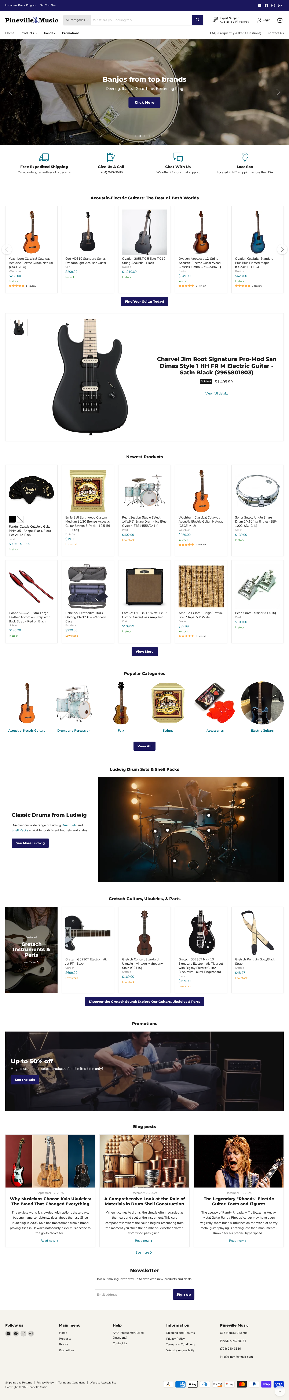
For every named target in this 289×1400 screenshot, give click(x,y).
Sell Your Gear (48, 5)
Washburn (15, 271)
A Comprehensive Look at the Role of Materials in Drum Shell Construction (144, 1202)
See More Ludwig (30, 843)
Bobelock (70, 625)
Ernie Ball (70, 534)
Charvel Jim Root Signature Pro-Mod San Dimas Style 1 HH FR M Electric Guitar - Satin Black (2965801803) (217, 366)
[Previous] (7, 249)
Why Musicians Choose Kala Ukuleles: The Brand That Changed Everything (50, 1202)
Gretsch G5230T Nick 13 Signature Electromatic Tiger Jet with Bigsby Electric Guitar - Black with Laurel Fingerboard (201, 965)
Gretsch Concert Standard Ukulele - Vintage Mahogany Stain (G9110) (142, 963)
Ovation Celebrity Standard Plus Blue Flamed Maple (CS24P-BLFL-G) (254, 263)
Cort (67, 267)
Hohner (13, 625)
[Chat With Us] (178, 164)
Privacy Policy (175, 1339)
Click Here (144, 102)
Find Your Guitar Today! (144, 301)
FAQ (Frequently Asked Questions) (235, 33)
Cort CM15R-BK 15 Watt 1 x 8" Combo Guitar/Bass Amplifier (144, 615)
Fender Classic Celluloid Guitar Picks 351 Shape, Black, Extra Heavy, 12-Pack (30, 530)
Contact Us (276, 33)
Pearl (125, 530)
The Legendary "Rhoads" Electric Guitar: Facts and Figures (239, 1202)
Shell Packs (20, 830)
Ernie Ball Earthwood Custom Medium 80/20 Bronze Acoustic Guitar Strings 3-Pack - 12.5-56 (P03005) (87, 523)
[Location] (245, 164)
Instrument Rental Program (20, 5)
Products (28, 33)
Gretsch (69, 968)
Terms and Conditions (180, 1344)
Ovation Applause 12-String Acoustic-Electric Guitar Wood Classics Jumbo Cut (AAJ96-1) (200, 263)
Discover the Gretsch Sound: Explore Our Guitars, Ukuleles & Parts (144, 1002)
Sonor (238, 530)
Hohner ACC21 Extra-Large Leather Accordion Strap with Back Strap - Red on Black (29, 617)
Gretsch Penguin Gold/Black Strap (255, 961)
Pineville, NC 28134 (233, 1341)
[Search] (197, 20)
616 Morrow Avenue (233, 1333)
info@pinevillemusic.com (236, 1357)
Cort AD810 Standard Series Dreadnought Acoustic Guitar (85, 261)
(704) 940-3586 (230, 1349)
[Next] (282, 249)
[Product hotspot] (167, 830)
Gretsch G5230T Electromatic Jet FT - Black (86, 961)
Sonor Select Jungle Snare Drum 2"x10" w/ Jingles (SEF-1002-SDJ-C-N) (256, 521)
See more (143, 1252)
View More (145, 652)
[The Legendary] (238, 1161)
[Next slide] (277, 92)
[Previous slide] (11, 92)
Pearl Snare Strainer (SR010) (255, 613)
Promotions (70, 33)
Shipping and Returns (180, 1333)
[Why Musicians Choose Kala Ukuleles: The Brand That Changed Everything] (50, 1161)
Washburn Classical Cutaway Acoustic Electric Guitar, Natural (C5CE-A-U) (31, 263)
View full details (216, 393)
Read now (48, 1241)
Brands (48, 33)
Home (9, 33)
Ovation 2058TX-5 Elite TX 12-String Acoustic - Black (144, 261)
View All (144, 746)
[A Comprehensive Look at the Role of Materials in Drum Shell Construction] (144, 1161)
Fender (13, 539)
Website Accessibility (180, 1350)
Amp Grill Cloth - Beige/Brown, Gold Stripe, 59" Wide (201, 615)
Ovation (126, 267)
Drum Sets (69, 825)
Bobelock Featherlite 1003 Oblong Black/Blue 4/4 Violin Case (85, 617)
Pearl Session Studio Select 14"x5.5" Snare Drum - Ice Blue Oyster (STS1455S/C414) (144, 521)
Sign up (183, 1294)
